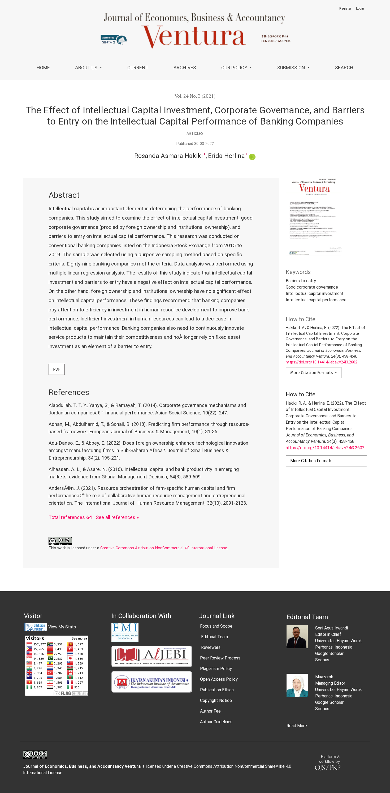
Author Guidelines (216, 721)
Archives (185, 67)
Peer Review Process (220, 658)
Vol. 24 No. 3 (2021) (195, 96)
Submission (291, 67)
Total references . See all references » (94, 517)
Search (344, 67)
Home (43, 67)
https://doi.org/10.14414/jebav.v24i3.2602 (321, 362)
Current (138, 67)
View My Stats (62, 626)
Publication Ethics (217, 689)
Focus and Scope (216, 626)
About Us (86, 67)
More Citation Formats (312, 372)
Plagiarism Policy (216, 668)
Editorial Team (214, 636)
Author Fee (210, 711)
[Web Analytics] (35, 626)
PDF (56, 369)
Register (345, 8)
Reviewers (210, 647)
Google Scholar (329, 653)
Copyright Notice (216, 700)
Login (360, 8)
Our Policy (234, 67)
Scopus (322, 659)
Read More (297, 725)
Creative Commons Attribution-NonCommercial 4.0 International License (163, 548)
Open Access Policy (219, 679)
